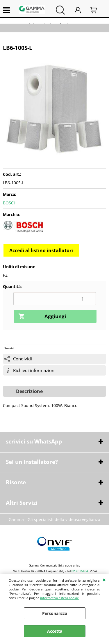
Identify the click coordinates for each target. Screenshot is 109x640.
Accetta (54, 631)
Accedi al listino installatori (41, 250)
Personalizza (54, 613)
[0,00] (96, 10)
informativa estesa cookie (59, 598)
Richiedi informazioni (34, 370)
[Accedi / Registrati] (81, 10)
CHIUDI (104, 580)
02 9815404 (80, 571)
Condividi (22, 359)
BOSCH (10, 203)
